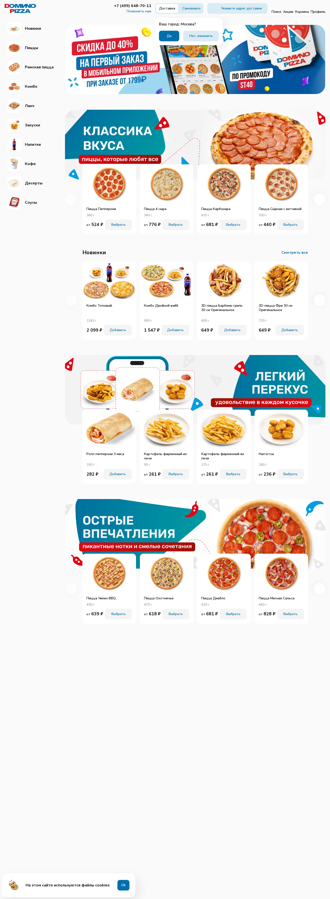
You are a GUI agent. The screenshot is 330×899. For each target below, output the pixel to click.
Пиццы (31, 48)
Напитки (33, 144)
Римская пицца (39, 67)
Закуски (32, 125)
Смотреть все (294, 252)
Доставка (167, 8)
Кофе (30, 164)
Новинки (33, 28)
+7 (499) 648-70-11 (132, 5)
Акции (288, 11)
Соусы (31, 202)
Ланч (29, 106)
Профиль (318, 11)
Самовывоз (191, 8)
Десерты (34, 183)
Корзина (302, 11)
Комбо (31, 86)
